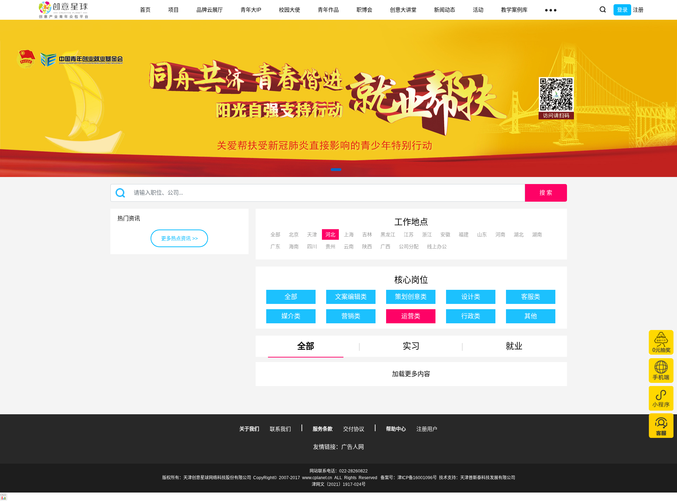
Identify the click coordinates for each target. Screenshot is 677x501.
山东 (482, 234)
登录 (622, 10)
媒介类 (290, 316)
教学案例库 (514, 10)
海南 (294, 246)
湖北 (519, 234)
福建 (464, 234)
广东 (275, 246)
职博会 (364, 10)
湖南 (537, 234)
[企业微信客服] (661, 425)
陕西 (367, 246)
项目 (173, 10)
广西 (385, 246)
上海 (349, 234)
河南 (500, 234)
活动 (478, 10)
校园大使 (289, 10)
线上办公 (437, 246)
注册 (638, 10)
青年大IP (250, 10)
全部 (275, 234)
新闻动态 (444, 10)
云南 (349, 246)
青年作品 (328, 10)
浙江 (427, 234)
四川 (312, 246)
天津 (312, 234)
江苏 (409, 234)
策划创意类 (411, 296)
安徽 (445, 234)
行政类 (470, 316)
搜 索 (545, 193)
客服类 (530, 296)
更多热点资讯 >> (179, 238)
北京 (294, 234)
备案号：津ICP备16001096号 (408, 477)
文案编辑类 (351, 296)
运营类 (410, 316)
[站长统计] (3, 497)
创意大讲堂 (403, 10)
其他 (530, 316)
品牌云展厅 (209, 10)
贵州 (330, 246)
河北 (330, 234)
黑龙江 (387, 234)
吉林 (367, 234)
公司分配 (409, 246)
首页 (145, 10)
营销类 (350, 316)
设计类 (470, 296)
